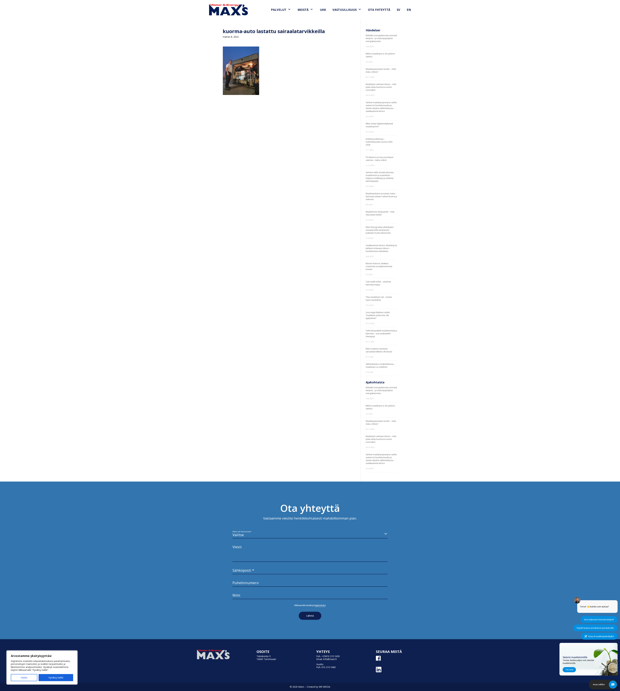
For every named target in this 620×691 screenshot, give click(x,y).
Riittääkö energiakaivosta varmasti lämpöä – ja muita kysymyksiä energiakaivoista (381, 38)
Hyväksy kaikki (55, 677)
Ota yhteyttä (379, 10)
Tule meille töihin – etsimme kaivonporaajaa (378, 283)
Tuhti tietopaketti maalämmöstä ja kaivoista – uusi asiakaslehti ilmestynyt (381, 333)
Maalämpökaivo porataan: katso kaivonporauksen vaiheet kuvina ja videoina (381, 196)
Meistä (303, 10)
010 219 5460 (328, 667)
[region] (42, 667)
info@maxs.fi (330, 659)
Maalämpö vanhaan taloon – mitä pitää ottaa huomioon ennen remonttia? (381, 87)
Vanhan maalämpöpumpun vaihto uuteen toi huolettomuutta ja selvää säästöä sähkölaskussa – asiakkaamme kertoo (381, 107)
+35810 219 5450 (330, 656)
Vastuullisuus (344, 10)
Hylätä (24, 677)
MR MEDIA (324, 686)
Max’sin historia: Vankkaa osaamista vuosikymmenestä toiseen (379, 266)
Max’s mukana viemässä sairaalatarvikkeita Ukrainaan (379, 350)
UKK (323, 10)
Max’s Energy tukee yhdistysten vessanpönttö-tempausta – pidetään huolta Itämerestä (380, 230)
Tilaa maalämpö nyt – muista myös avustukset (379, 298)
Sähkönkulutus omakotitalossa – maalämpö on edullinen (380, 365)
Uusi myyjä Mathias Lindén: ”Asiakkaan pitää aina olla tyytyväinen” (378, 315)
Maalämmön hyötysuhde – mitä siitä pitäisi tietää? (380, 213)
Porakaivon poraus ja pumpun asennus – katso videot (379, 158)
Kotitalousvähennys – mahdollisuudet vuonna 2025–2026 (379, 142)
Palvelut (278, 10)
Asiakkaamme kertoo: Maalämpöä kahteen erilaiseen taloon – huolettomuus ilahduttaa (381, 248)
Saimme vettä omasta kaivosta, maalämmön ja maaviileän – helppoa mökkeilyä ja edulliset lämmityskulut (380, 176)
